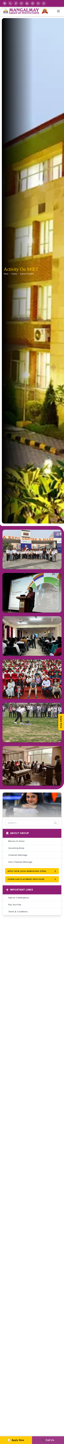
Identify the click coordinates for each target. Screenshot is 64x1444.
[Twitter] (21, 3)
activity (14, 274)
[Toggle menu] (58, 11)
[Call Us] (10, 3)
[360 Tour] (4, 3)
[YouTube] (38, 3)
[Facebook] (16, 3)
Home (6, 274)
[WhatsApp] (44, 3)
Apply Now (61, 722)
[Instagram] (32, 3)
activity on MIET (27, 274)
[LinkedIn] (27, 3)
